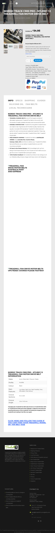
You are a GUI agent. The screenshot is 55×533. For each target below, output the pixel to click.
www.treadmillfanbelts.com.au (33, 532)
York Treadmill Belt (35, 459)
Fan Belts (31, 104)
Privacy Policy (34, 453)
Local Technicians (20, 108)
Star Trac (33, 474)
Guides (41, 101)
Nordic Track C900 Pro (36, 71)
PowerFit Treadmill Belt (36, 470)
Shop (10, 18)
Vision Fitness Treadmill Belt (37, 466)
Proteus (32, 476)
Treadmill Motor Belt (31, 76)
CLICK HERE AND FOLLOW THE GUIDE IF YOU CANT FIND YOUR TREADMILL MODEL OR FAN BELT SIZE (27, 423)
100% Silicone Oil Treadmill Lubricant (39, 457)
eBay (18, 157)
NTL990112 (42, 73)
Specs (18, 101)
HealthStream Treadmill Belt (37, 463)
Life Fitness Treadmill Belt (37, 468)
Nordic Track (36, 69)
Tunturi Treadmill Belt (36, 479)
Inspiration (33, 481)
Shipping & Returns (35, 450)
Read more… (28, 53)
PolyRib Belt (34, 65)
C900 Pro (35, 67)
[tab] (11, 101)
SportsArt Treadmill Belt (36, 472)
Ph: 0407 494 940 (36, 517)
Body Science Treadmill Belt (37, 461)
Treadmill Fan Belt (43, 74)
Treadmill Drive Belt (31, 74)
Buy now (38, 60)
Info (10, 101)
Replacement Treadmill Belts (37, 448)
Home (5, 18)
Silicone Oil (16, 104)
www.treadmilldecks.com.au (24, 530)
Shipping (30, 101)
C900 (30, 67)
